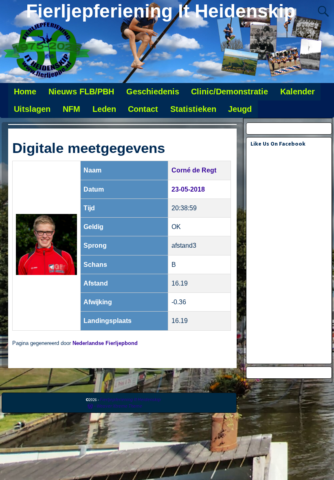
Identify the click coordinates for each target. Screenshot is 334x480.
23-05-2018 (188, 189)
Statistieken (193, 109)
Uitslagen (32, 109)
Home (25, 91)
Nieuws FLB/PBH (81, 91)
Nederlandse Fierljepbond (105, 343)
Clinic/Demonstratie (229, 91)
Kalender (297, 91)
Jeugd (240, 109)
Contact (143, 109)
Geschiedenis (152, 91)
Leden (104, 109)
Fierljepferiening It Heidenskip (160, 11)
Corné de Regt (193, 170)
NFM (71, 109)
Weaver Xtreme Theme (119, 406)
